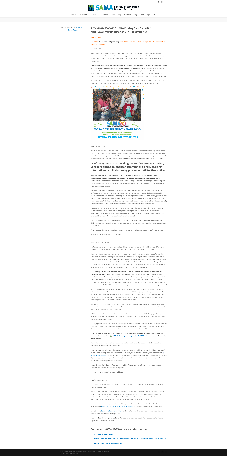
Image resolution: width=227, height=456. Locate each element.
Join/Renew (69, 1)
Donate (62, 1)
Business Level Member (98, 355)
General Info (79, 27)
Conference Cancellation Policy (111, 411)
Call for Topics (73, 30)
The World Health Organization (102, 434)
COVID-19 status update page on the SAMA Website (130, 336)
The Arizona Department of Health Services (106, 443)
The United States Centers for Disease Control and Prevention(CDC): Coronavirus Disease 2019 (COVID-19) (128, 439)
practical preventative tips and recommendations (117, 406)
